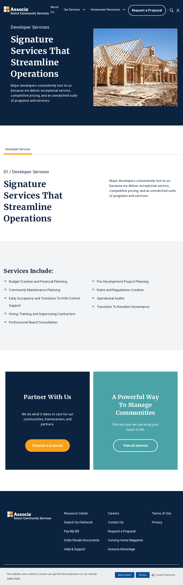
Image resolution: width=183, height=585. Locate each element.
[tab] (18, 150)
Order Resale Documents (82, 540)
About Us (54, 9)
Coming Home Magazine (125, 540)
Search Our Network (78, 522)
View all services (135, 445)
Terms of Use (161, 513)
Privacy (157, 522)
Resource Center (76, 513)
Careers (113, 513)
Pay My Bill (71, 531)
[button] (163, 575)
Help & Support (74, 549)
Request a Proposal (147, 10)
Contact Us (116, 522)
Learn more (13, 578)
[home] (25, 10)
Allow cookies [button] (124, 575)
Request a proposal (48, 445)
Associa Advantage (121, 549)
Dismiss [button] (143, 575)
